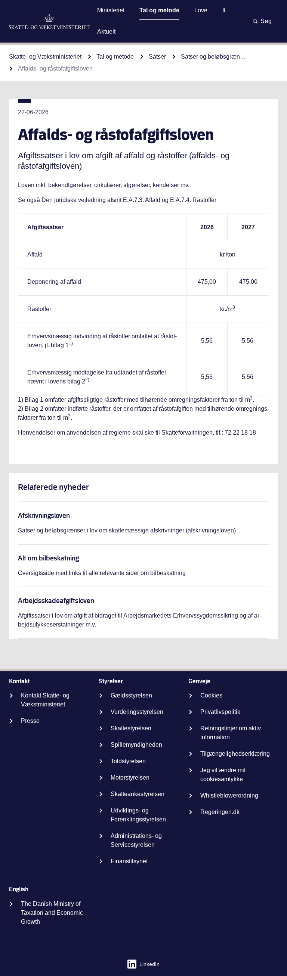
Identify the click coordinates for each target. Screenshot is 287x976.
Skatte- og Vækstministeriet (45, 56)
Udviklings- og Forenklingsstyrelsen (138, 815)
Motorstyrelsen (130, 777)
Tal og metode (115, 56)
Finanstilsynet (129, 861)
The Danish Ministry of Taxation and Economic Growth (52, 913)
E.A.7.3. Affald (141, 200)
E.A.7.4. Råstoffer (193, 200)
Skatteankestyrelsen (137, 794)
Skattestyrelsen (131, 728)
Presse (30, 721)
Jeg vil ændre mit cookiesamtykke (223, 774)
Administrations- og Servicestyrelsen (136, 840)
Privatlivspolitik (220, 712)
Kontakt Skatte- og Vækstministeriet (45, 700)
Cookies (211, 695)
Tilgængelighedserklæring (235, 753)
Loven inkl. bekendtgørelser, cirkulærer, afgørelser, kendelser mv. (104, 185)
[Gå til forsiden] (49, 21)
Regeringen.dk (220, 812)
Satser (157, 56)
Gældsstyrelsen (131, 695)
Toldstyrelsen (128, 761)
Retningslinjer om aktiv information (230, 732)
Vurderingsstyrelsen (137, 712)
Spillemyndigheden (136, 745)
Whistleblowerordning (229, 795)
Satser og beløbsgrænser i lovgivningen (214, 56)
